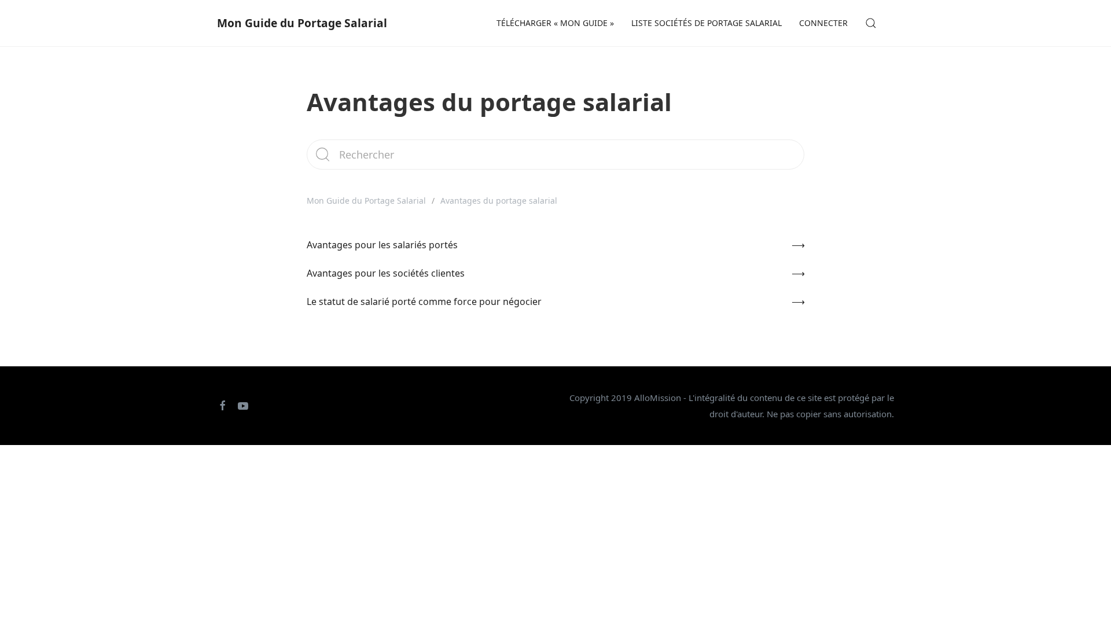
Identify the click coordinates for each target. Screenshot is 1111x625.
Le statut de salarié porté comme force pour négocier (424, 301)
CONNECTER (823, 22)
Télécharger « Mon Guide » (555, 22)
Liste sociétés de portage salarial (706, 22)
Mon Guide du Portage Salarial (302, 23)
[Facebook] (218, 405)
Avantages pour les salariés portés (382, 244)
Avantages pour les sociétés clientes (386, 273)
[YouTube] (239, 405)
